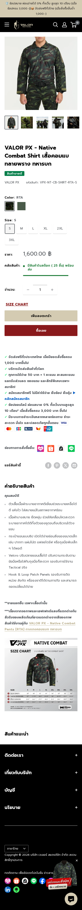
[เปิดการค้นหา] (55, 24)
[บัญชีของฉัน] (64, 24)
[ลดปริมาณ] (28, 290)
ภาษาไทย (12, 849)
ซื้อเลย (41, 330)
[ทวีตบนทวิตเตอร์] (65, 465)
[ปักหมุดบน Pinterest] (57, 465)
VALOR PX (12, 182)
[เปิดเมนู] (7, 24)
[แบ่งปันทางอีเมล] (74, 465)
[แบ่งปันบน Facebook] (48, 465)
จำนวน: (10, 289)
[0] (74, 24)
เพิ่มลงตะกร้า (41, 315)
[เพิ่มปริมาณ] (52, 290)
